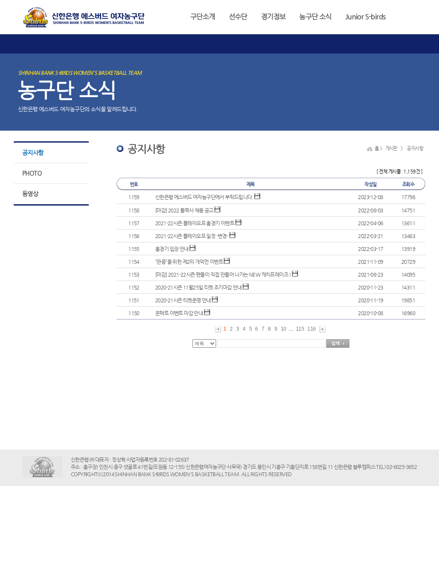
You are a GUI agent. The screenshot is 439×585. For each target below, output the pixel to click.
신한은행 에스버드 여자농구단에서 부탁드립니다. (204, 197)
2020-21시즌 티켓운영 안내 (183, 300)
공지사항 (33, 152)
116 (311, 329)
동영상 (30, 193)
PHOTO (32, 173)
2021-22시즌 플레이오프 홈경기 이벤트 (194, 223)
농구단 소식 (315, 16)
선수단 (238, 16)
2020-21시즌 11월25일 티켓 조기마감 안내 (198, 287)
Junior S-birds (366, 16)
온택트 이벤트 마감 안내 (179, 313)
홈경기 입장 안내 (172, 249)
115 (300, 329)
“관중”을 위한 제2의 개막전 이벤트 (189, 262)
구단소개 (202, 16)
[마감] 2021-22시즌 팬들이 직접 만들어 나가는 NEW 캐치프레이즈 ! (223, 275)
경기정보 (273, 16)
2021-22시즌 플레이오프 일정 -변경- (191, 236)
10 (283, 329)
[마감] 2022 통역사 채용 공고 (184, 210)
